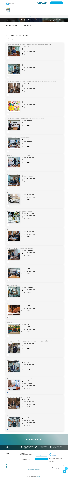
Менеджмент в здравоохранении (15, 192)
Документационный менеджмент (15, 303)
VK (7, 463)
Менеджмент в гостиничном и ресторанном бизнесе (19, 211)
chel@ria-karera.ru (10, 457)
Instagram (8, 459)
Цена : (25, 51)
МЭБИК (28, 369)
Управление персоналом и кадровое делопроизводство (20, 248)
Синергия (28, 54)
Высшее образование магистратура (26, 455)
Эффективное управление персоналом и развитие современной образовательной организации (29, 44)
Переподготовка (31, 16)
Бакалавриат (17, 16)
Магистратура (24, 16)
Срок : (24, 49)
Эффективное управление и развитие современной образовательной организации (26, 118)
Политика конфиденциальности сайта (34, 469)
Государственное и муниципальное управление (18, 229)
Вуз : (24, 54)
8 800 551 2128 (42, 2)
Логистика (9, 322)
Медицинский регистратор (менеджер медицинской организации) (22, 378)
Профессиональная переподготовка (26, 459)
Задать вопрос (56, 2)
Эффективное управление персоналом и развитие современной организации (25, 63)
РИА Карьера (39, 476)
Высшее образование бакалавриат (26, 454)
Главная (7, 16)
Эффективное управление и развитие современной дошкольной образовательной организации (29, 100)
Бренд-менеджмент (12, 285)
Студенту (41, 455)
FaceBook (8, 461)
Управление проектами (12, 174)
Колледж (12, 16)
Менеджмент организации (13, 360)
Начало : (25, 46)
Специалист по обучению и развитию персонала (18, 137)
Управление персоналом (13, 266)
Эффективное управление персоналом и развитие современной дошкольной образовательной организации (32, 81)
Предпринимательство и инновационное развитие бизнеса (21, 155)
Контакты (37, 16)
